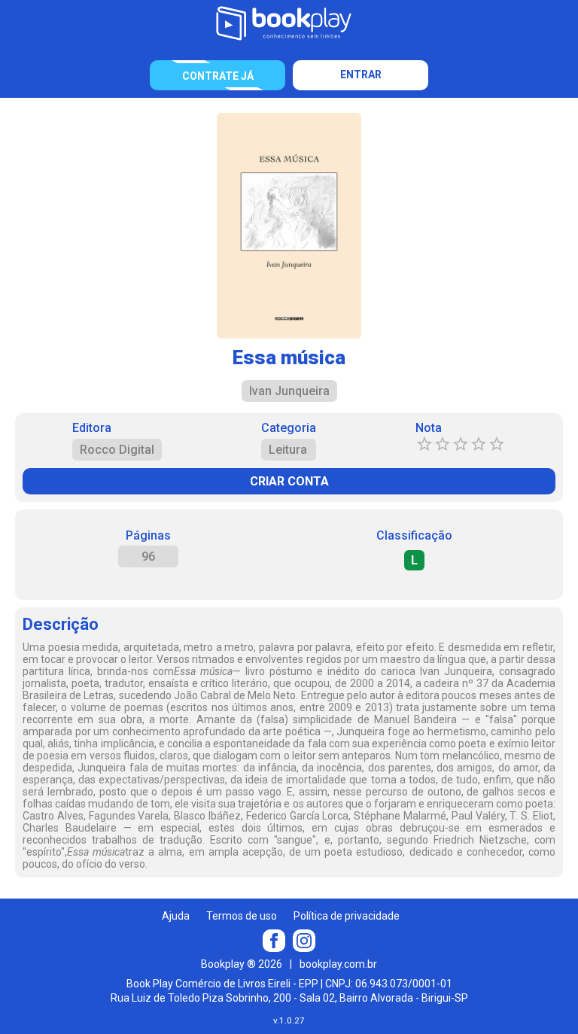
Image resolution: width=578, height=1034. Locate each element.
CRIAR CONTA (289, 481)
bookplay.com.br (338, 964)
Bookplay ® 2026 (241, 964)
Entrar (361, 74)
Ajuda (176, 916)
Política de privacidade (347, 916)
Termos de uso (241, 916)
